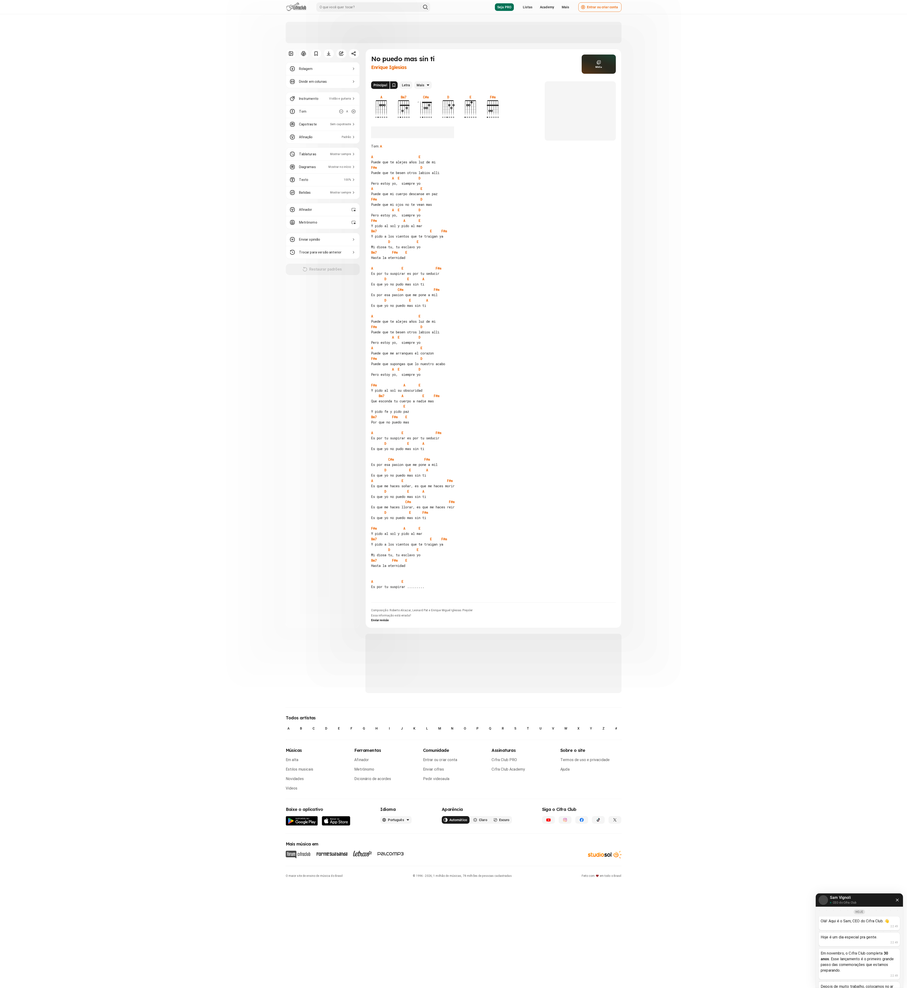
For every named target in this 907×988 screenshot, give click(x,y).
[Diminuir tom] (341, 111)
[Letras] (362, 853)
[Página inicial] (296, 7)
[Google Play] (302, 821)
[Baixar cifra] (328, 53)
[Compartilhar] (354, 53)
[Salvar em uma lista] (316, 53)
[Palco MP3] (391, 853)
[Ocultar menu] (291, 53)
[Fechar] (897, 900)
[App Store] (336, 821)
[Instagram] (565, 820)
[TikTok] (598, 820)
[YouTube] (548, 820)
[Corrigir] (341, 53)
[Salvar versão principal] (394, 85)
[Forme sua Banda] (331, 853)
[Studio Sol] (605, 854)
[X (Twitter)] (614, 820)
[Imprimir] (303, 53)
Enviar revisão (380, 620)
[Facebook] (581, 820)
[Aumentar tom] (353, 111)
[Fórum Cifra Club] (298, 854)
